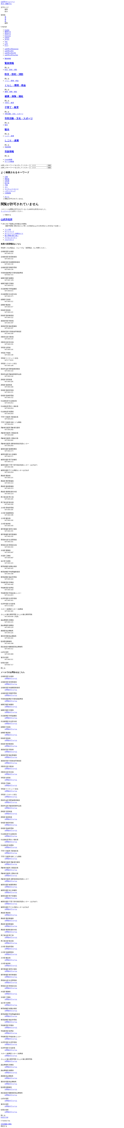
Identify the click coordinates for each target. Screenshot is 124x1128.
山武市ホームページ (8, 2)
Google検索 (8, 159)
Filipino (7, 37)
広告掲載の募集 (6, 1124)
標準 (6, 9)
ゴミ (6, 187)
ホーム (7, 197)
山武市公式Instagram (11, 49)
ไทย (6, 42)
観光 (6, 125)
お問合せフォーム (11, 678)
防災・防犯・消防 (11, 69)
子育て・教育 (9, 103)
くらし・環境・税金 (12, 81)
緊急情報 (8, 58)
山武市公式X (9, 51)
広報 (6, 177)
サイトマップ (9, 231)
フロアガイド (9, 240)
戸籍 (6, 185)
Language (4, 26)
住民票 (7, 181)
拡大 (6, 11)
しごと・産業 (9, 136)
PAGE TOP (4, 1117)
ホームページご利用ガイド (14, 233)
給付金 (7, 183)
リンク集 (8, 229)
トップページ (5, 211)
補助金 (7, 179)
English (7, 30)
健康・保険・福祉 (11, 91)
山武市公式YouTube (11, 55)
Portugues (8, 36)
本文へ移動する (6, 4)
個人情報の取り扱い (12, 235)
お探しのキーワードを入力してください (15, 165)
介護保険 (8, 193)
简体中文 (8, 34)
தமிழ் (6, 44)
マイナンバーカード (12, 189)
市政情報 (8, 147)
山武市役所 (6, 219)
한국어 (7, 39)
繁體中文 (8, 32)
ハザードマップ (10, 191)
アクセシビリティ (11, 237)
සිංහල (7, 45)
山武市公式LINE (10, 53)
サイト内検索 (9, 161)
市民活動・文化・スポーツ (14, 114)
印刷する (8, 215)
